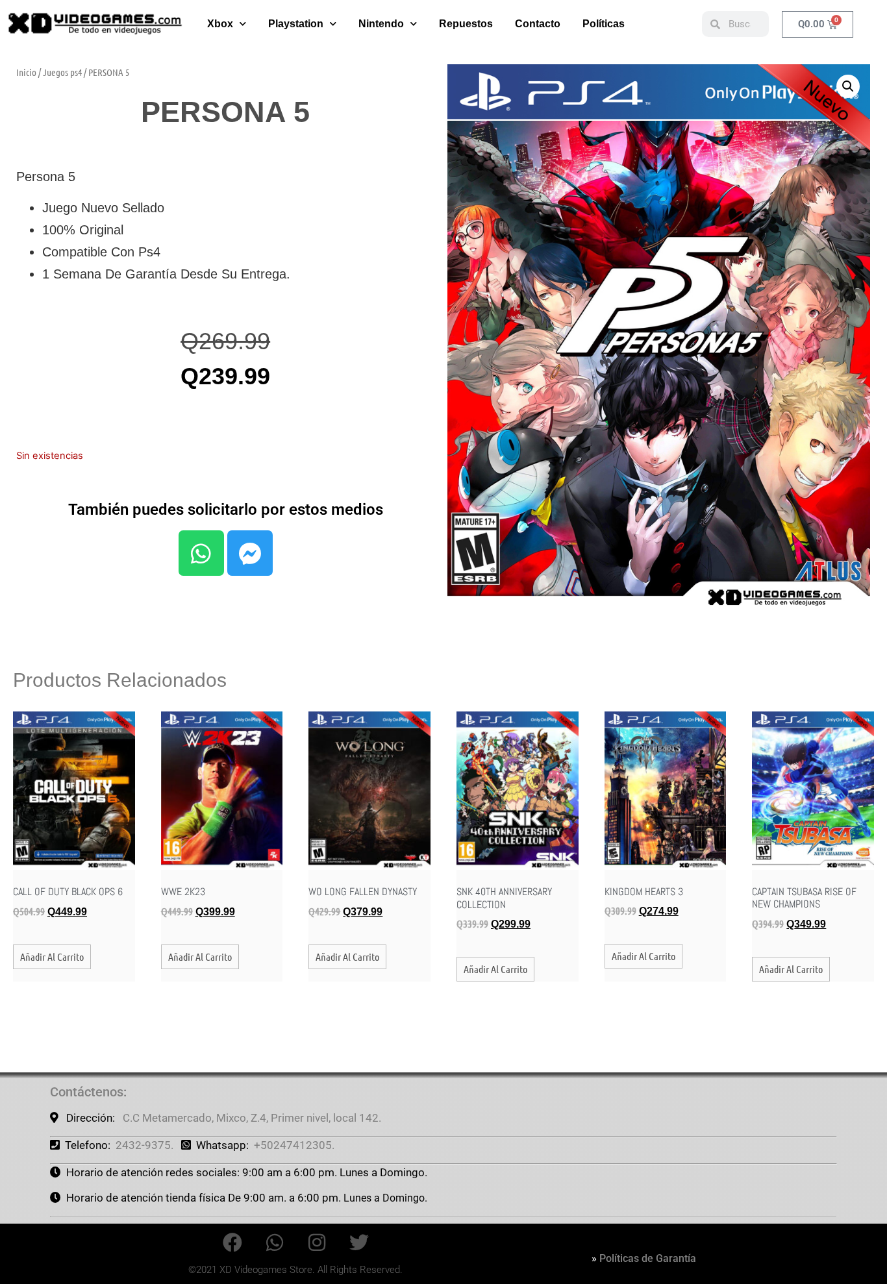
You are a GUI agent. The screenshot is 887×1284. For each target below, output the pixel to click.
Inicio (26, 72)
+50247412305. (294, 1145)
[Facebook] (232, 1242)
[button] (848, 86)
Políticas (603, 23)
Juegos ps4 (62, 72)
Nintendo (381, 23)
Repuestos (466, 23)
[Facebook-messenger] (250, 553)
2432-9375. (144, 1145)
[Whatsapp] (201, 553)
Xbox (220, 23)
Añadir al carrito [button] (52, 956)
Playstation (295, 23)
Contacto (537, 23)
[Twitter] (359, 1242)
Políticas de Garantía (647, 1258)
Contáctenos (86, 1092)
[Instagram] (317, 1242)
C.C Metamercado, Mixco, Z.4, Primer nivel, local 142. (252, 1117)
